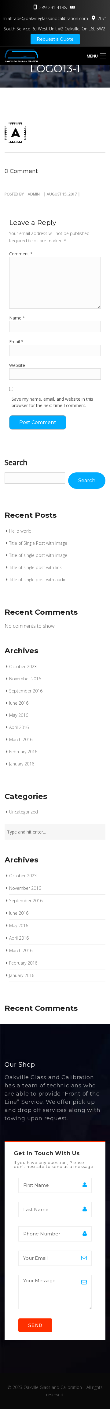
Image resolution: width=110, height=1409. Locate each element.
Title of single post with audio (38, 579)
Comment (21, 254)
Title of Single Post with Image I (39, 543)
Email (16, 341)
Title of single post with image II (39, 555)
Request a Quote (55, 39)
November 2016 (25, 679)
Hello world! (20, 531)
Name (17, 318)
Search (16, 462)
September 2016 (25, 691)
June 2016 (18, 703)
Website (17, 365)
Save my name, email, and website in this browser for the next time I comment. (52, 402)
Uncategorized (23, 812)
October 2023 (23, 666)
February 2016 (23, 752)
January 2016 (21, 764)
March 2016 (20, 739)
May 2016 (18, 715)
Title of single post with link (35, 567)
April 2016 (19, 727)
